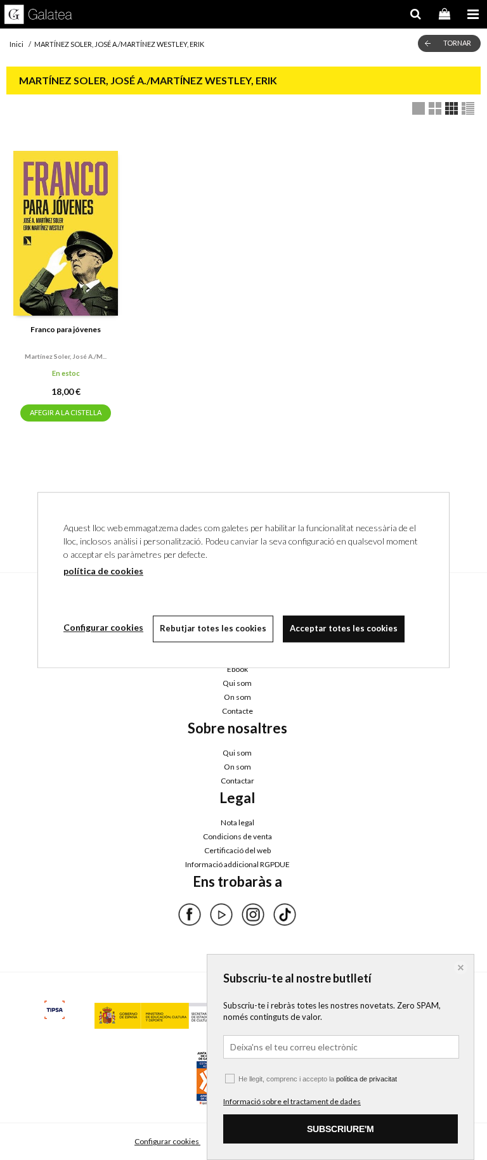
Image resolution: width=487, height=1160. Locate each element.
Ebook (237, 669)
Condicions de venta (237, 836)
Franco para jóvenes (65, 329)
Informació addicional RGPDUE (237, 864)
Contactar (237, 780)
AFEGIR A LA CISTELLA (65, 412)
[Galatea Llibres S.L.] (38, 16)
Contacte (237, 711)
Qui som (237, 683)
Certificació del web (237, 850)
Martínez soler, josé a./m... (66, 356)
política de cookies (103, 570)
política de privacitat (366, 1079)
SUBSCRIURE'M (340, 1129)
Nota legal (237, 822)
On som (237, 697)
